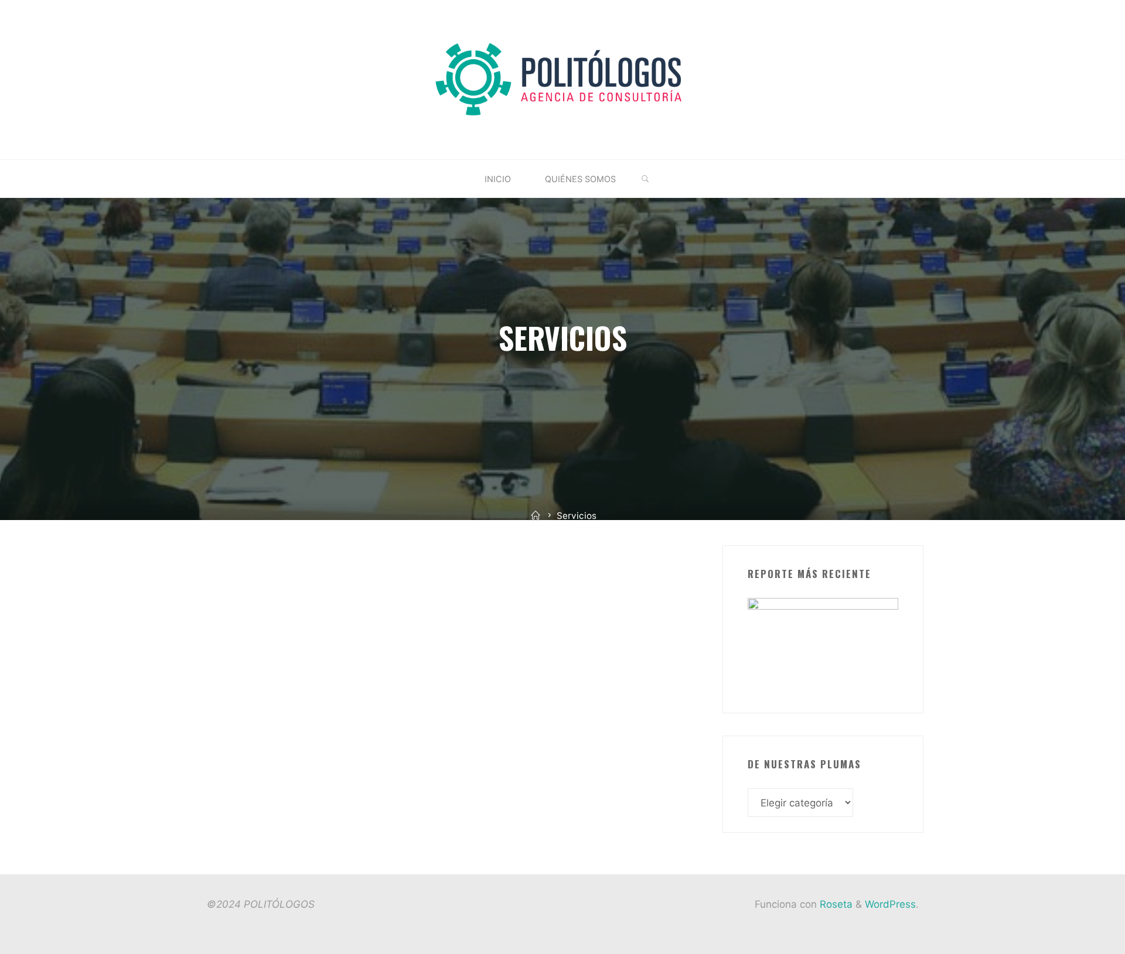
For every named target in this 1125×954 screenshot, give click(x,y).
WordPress (890, 904)
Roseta (835, 904)
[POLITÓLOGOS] (562, 79)
